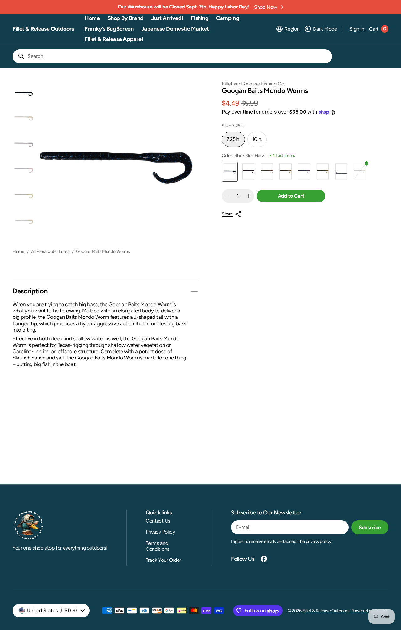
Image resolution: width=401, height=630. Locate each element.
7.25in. (236, 141)
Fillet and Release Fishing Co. (253, 84)
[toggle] (194, 291)
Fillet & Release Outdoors (325, 610)
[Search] (19, 56)
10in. (259, 141)
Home (18, 251)
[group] (23, 93)
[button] (287, 29)
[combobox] (178, 56)
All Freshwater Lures (50, 251)
